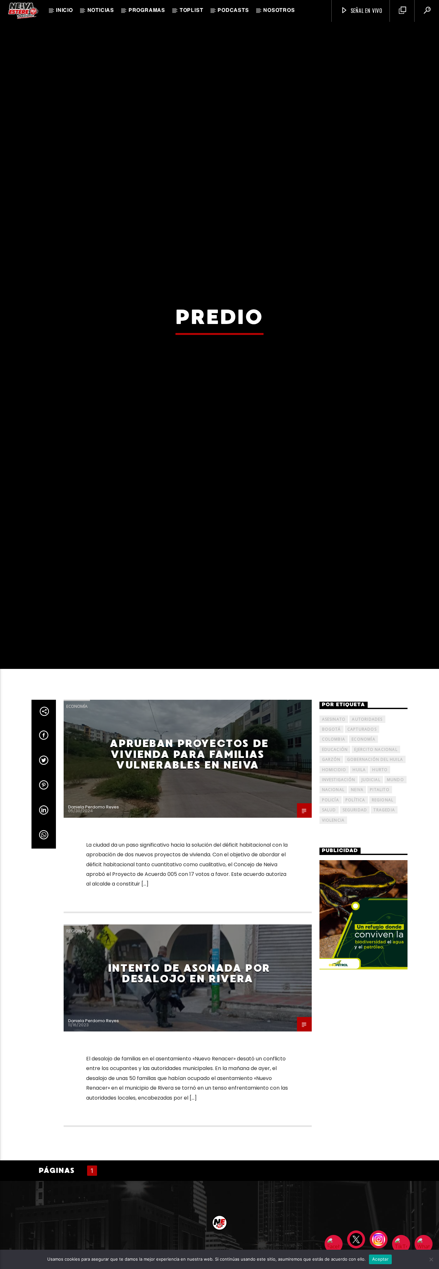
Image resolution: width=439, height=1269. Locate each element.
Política (355, 858)
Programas (147, 10)
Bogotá (331, 788)
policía (330, 858)
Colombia (333, 798)
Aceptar (380, 1259)
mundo (395, 838)
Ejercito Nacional (375, 808)
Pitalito (380, 848)
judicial (371, 838)
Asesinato (334, 778)
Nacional (333, 848)
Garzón (331, 818)
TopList (191, 10)
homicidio (334, 828)
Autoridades (367, 778)
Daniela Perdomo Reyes (93, 866)
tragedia (384, 869)
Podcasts (233, 10)
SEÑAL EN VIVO (365, 10)
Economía (76, 765)
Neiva (357, 848)
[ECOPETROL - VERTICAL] (363, 974)
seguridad (355, 869)
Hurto (380, 828)
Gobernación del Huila (375, 818)
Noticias (100, 10)
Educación (335, 808)
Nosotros (279, 10)
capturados (362, 788)
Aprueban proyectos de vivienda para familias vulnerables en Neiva (189, 813)
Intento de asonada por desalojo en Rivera (189, 1032)
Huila (359, 828)
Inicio (64, 10)
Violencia (333, 879)
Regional (76, 990)
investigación (338, 838)
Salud (329, 869)
